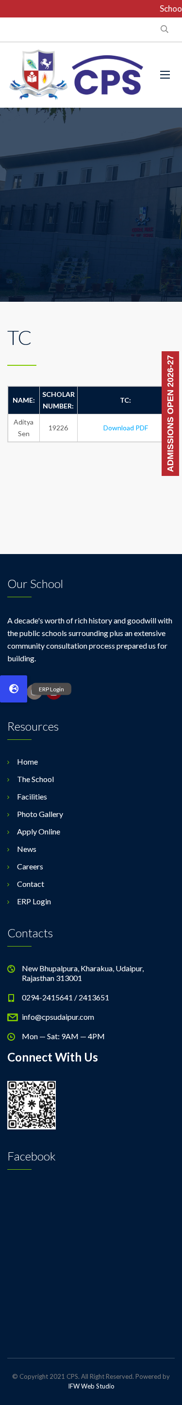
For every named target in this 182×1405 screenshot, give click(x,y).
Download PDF (125, 428)
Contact (30, 883)
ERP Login (34, 901)
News (26, 848)
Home (27, 761)
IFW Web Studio (91, 1386)
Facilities (32, 796)
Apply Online (38, 831)
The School (35, 779)
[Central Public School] (76, 75)
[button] (13, 688)
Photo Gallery (40, 813)
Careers (30, 866)
